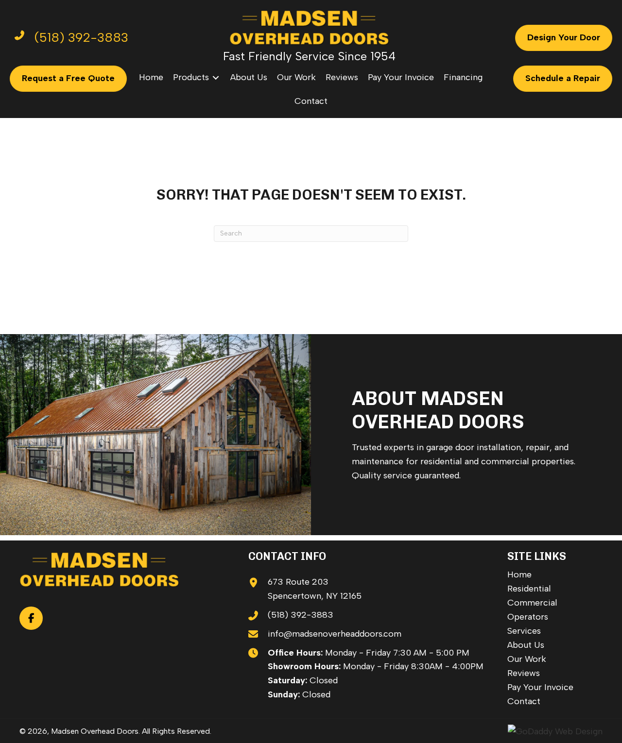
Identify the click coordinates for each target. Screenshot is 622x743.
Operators (527, 616)
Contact (523, 701)
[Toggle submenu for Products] (216, 77)
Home (519, 574)
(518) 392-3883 (300, 614)
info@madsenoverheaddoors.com (334, 633)
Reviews (523, 673)
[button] (31, 618)
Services (524, 630)
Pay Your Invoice (540, 687)
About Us (525, 645)
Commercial (532, 602)
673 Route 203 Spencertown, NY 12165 (315, 588)
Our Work (526, 659)
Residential (529, 588)
